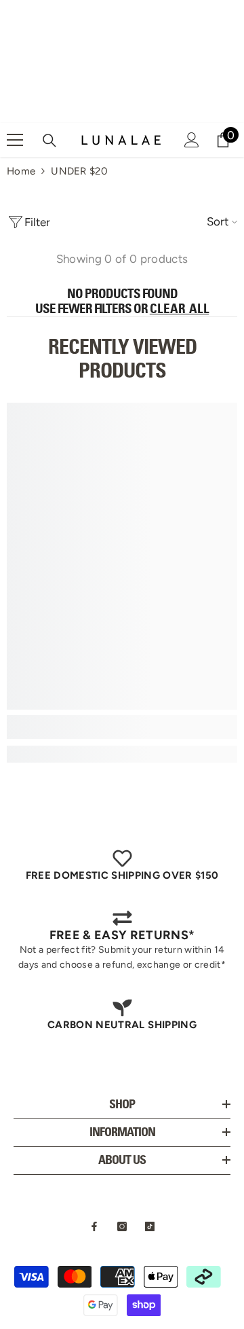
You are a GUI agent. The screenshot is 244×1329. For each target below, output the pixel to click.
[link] (122, 727)
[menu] (15, 140)
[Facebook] (94, 1226)
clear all (179, 309)
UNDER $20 (79, 171)
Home (21, 171)
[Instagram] (122, 1226)
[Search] (49, 140)
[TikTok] (150, 1226)
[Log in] (191, 139)
